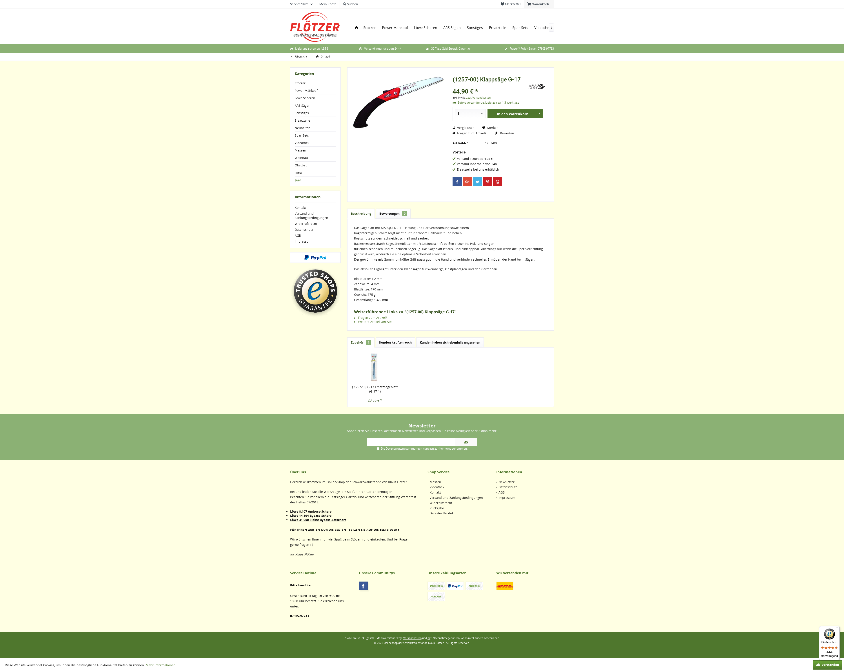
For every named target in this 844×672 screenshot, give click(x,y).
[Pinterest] (487, 181)
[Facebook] (457, 181)
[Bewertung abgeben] (490, 85)
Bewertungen (392, 213)
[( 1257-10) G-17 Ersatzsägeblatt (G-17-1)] (375, 367)
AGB (298, 235)
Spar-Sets (302, 135)
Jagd (298, 180)
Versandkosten (412, 638)
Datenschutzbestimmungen (404, 448)
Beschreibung (361, 213)
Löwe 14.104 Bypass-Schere (310, 515)
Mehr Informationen (161, 665)
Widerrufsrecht (306, 224)
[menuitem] (539, 4)
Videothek (302, 143)
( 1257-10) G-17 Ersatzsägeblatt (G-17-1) (375, 389)
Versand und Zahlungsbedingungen (311, 215)
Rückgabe (437, 508)
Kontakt (300, 207)
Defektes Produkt (442, 513)
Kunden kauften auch (395, 342)
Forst (298, 173)
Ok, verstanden (827, 665)
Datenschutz (304, 229)
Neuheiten (302, 128)
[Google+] (467, 181)
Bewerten (506, 133)
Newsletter (506, 482)
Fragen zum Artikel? (471, 133)
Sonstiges (302, 113)
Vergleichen (465, 128)
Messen (300, 150)
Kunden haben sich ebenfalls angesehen (450, 342)
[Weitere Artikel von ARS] (536, 86)
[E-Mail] (497, 181)
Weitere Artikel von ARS (375, 322)
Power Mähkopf (306, 90)
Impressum (303, 241)
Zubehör (360, 342)
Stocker (300, 83)
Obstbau (301, 165)
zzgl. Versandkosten (478, 97)
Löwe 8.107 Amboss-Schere (310, 511)
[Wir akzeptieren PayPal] (315, 257)
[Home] (356, 27)
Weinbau (301, 158)
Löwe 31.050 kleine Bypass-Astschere (318, 520)
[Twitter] (477, 181)
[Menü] (837, 628)
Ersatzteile (302, 120)
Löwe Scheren (305, 98)
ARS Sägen (302, 105)
